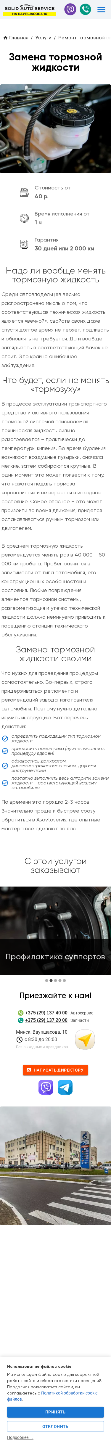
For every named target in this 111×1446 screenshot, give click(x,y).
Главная (18, 38)
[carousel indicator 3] (55, 980)
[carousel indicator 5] (64, 980)
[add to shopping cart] (101, 9)
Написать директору (58, 1070)
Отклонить (55, 1426)
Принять (55, 1412)
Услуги (43, 38)
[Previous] (9, 934)
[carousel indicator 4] (60, 980)
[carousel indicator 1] (46, 980)
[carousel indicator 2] (51, 980)
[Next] (102, 934)
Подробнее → (20, 1437)
